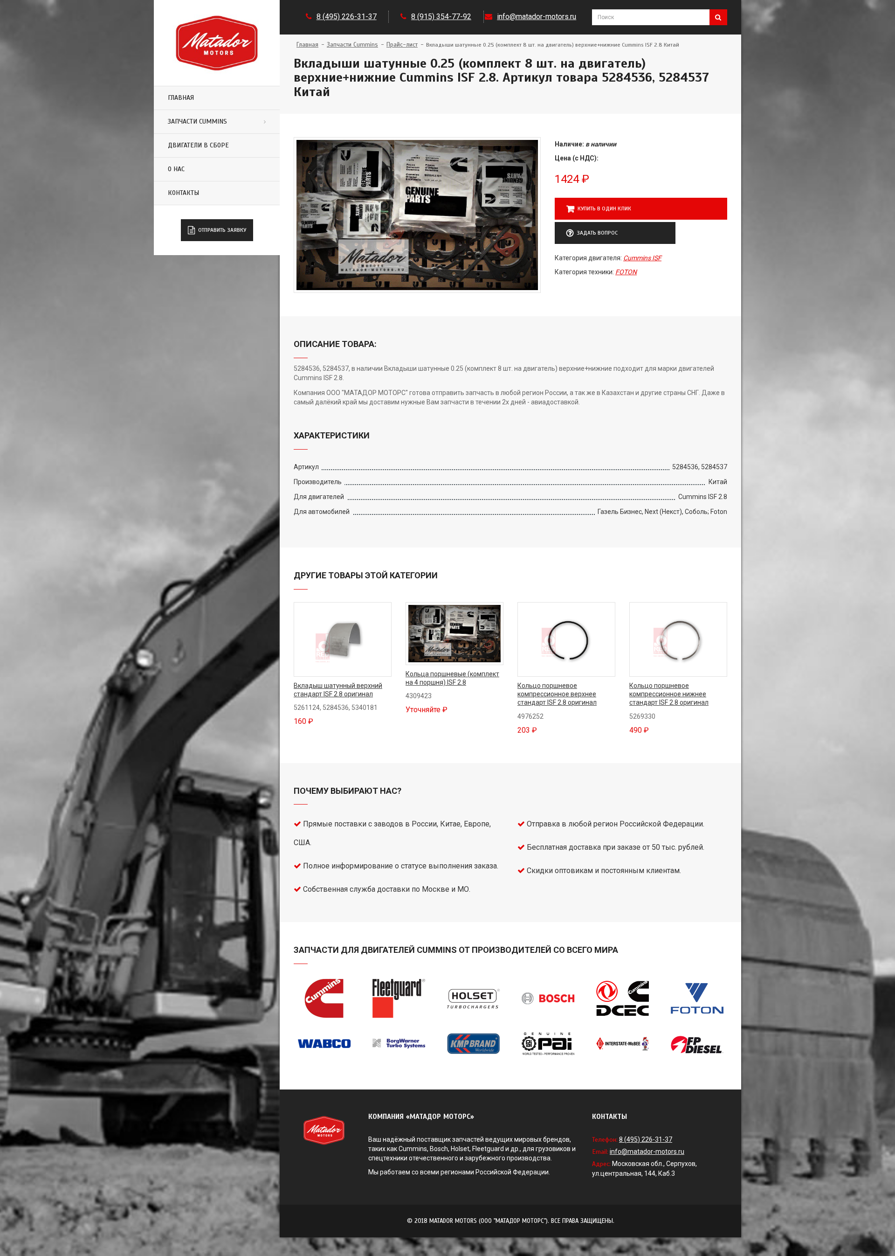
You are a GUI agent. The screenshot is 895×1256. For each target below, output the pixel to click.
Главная (181, 98)
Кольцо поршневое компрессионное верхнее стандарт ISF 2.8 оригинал (557, 694)
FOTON (626, 272)
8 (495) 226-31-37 (347, 16)
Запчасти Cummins (197, 121)
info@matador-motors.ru (536, 16)
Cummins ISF (642, 258)
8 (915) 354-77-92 (441, 16)
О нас (176, 169)
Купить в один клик (604, 208)
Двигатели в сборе (198, 145)
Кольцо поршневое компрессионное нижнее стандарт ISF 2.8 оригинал (669, 694)
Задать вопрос (597, 232)
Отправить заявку (222, 230)
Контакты (183, 193)
